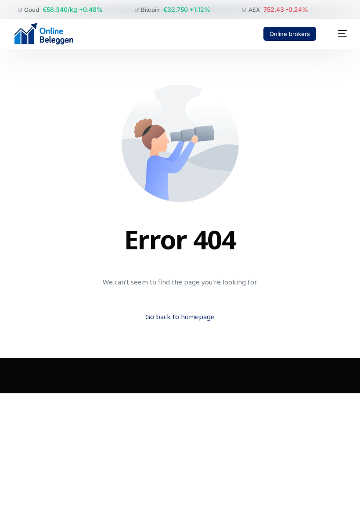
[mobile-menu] (337, 34)
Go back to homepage (180, 316)
